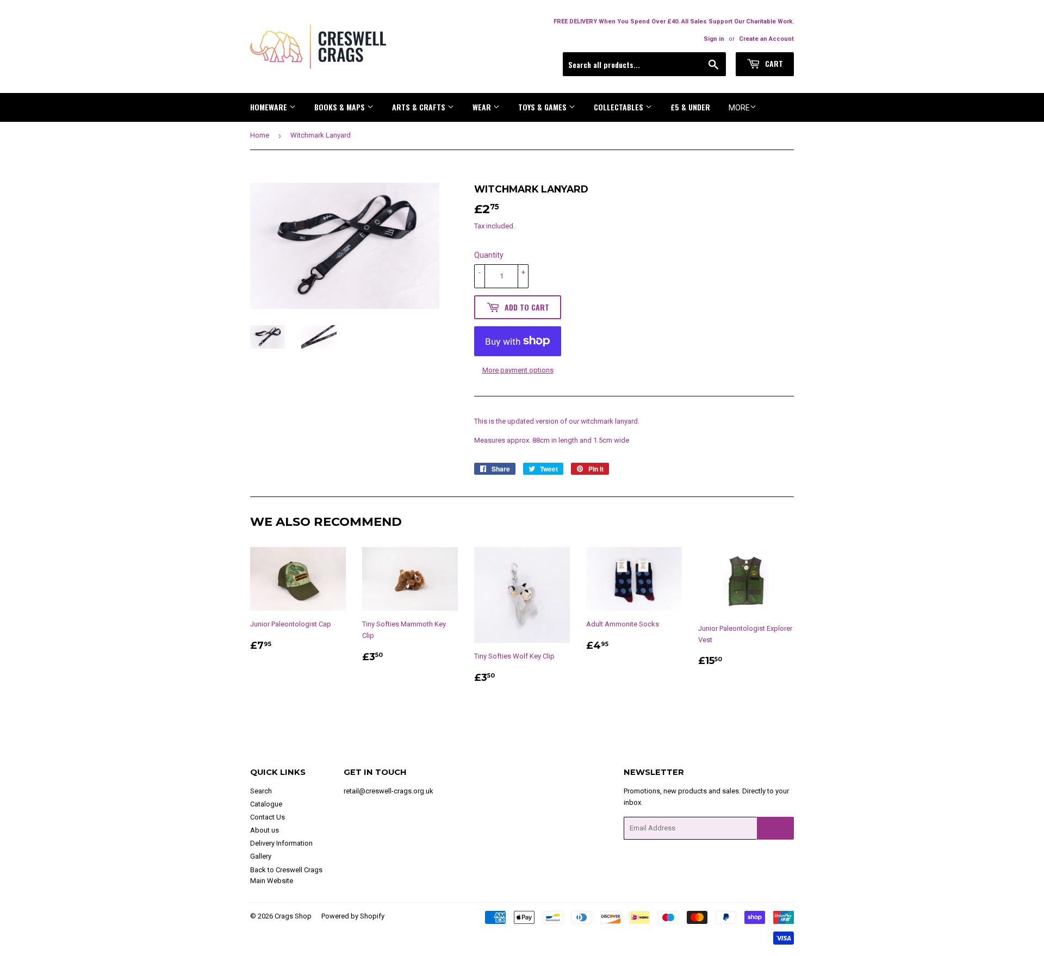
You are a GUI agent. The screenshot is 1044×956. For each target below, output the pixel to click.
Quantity (489, 255)
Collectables (619, 107)
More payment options (518, 370)
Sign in (714, 38)
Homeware (269, 107)
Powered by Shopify (352, 916)
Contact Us (267, 817)
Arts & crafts (420, 107)
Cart (773, 63)
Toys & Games (543, 107)
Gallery (260, 856)
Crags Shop (293, 916)
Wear (483, 107)
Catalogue (266, 804)
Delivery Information (281, 843)
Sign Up (775, 828)
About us (264, 830)
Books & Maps (340, 107)
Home (259, 135)
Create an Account (766, 38)
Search (261, 791)
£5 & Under (690, 107)
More (739, 107)
